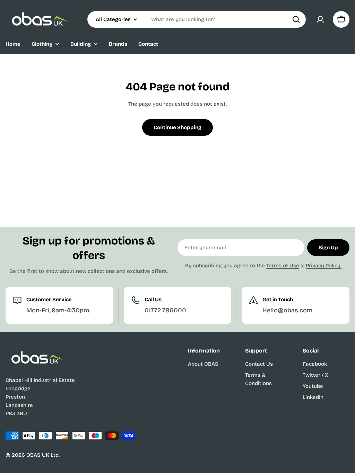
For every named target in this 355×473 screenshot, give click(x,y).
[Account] (320, 19)
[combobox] (196, 19)
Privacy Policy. (323, 265)
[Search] (296, 19)
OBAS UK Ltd (42, 455)
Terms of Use (282, 265)
